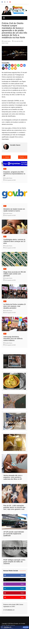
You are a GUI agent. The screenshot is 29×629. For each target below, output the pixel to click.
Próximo (22, 157)
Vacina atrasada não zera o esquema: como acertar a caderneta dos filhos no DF (12, 477)
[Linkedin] (9, 65)
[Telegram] (9, 68)
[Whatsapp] (18, 65)
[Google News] (24, 65)
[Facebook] (3, 65)
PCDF (6, 43)
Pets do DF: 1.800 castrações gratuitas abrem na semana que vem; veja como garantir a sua (14, 507)
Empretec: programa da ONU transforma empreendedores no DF (14, 173)
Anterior (7, 157)
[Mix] (15, 65)
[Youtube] (21, 65)
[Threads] (3, 68)
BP (4, 43)
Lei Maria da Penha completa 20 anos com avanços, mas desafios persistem (14, 306)
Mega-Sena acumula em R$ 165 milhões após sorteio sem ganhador (14, 273)
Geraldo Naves (7, 41)
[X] (6, 65)
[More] (15, 68)
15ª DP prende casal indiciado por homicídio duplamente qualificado (13, 533)
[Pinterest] (12, 65)
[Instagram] (6, 68)
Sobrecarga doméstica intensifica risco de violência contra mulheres (12, 338)
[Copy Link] (12, 68)
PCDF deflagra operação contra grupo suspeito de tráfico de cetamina (14, 561)
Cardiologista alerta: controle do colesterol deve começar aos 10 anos (14, 241)
